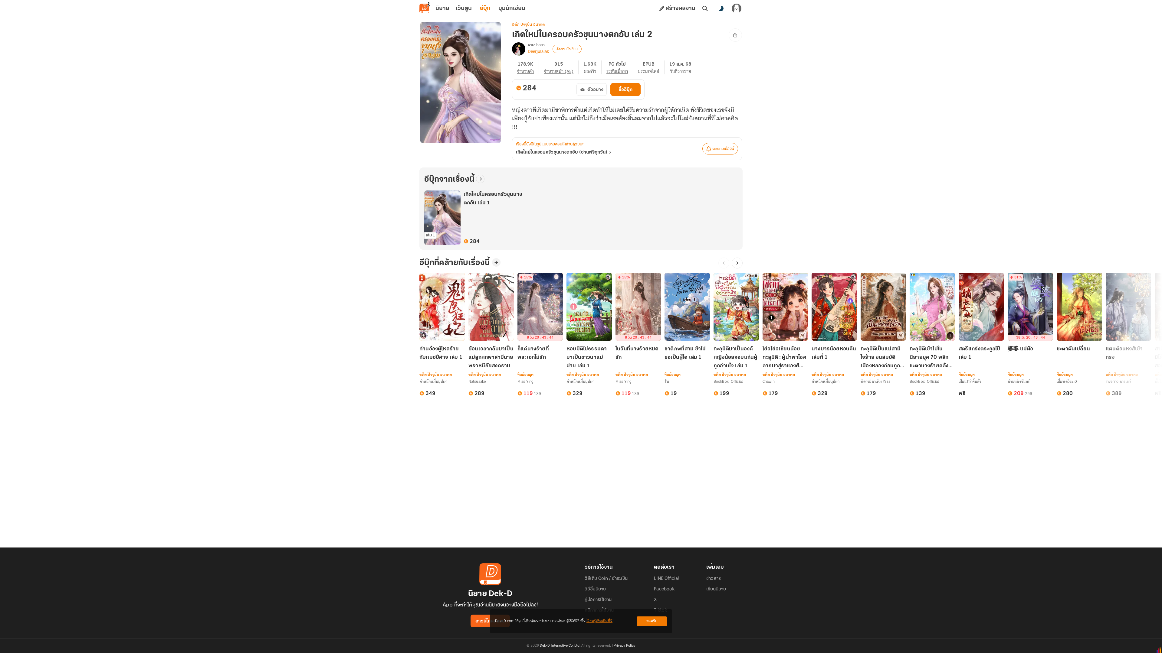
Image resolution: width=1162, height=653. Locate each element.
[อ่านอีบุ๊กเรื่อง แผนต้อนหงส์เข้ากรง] (1128, 307)
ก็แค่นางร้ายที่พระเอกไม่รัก (533, 353)
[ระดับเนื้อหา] (619, 67)
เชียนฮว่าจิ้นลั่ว (970, 381)
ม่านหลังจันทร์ (1019, 381)
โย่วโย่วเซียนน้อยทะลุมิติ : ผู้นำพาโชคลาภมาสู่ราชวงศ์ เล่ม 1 (784, 358)
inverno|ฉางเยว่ (1118, 381)
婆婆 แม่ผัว (1020, 349)
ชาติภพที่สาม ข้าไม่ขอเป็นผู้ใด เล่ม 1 (685, 353)
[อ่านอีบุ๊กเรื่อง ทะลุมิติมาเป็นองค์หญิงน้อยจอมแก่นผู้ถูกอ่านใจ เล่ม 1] (736, 307)
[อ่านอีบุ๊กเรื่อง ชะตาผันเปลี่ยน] (1079, 307)
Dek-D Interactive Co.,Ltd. (560, 646)
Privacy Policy (624, 646)
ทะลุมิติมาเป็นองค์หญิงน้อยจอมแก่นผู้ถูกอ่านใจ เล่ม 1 (735, 357)
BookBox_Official (728, 381)
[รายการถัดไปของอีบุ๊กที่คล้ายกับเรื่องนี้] (737, 263)
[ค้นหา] (705, 8)
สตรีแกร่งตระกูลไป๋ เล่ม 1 (979, 353)
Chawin (769, 381)
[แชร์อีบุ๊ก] (735, 35)
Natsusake (477, 381)
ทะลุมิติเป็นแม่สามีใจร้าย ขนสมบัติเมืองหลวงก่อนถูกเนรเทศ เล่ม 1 (881, 358)
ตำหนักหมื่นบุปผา (433, 381)
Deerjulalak (538, 51)
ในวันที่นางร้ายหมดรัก (637, 353)
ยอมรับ (651, 621)
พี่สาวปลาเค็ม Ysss (875, 381)
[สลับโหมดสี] (721, 8)
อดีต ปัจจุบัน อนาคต (528, 24)
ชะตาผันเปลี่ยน (1073, 349)
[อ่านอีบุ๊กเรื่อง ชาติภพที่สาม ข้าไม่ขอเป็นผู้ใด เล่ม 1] (687, 307)
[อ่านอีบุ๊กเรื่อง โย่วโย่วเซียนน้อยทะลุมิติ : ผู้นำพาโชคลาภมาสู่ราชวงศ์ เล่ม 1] (785, 307)
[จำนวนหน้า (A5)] (561, 67)
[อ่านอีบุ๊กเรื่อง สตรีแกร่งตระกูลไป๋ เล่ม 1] (981, 307)
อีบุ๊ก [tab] (485, 8)
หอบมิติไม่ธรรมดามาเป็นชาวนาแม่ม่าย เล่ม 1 (586, 357)
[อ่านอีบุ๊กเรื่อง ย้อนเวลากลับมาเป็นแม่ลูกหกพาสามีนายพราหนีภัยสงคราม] (491, 307)
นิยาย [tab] (442, 8)
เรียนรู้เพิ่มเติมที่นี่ (599, 621)
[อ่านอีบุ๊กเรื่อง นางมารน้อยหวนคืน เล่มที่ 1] (834, 307)
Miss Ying (525, 381)
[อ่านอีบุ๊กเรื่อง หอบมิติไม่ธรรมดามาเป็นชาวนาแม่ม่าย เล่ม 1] (589, 307)
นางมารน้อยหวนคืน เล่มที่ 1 (834, 353)
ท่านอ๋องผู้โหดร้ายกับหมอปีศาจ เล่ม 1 (440, 353)
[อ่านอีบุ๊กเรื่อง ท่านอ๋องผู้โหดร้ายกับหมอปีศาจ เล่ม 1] (442, 307)
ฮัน (667, 381)
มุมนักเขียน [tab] (511, 8)
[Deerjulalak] (518, 49)
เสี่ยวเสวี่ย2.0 (1067, 381)
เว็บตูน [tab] (464, 8)
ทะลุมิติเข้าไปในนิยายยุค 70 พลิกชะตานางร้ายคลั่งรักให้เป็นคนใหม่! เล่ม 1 (932, 358)
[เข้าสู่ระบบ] (736, 8)
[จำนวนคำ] (528, 67)
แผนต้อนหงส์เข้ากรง (1124, 353)
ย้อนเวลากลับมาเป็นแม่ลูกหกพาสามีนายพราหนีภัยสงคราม (491, 357)
